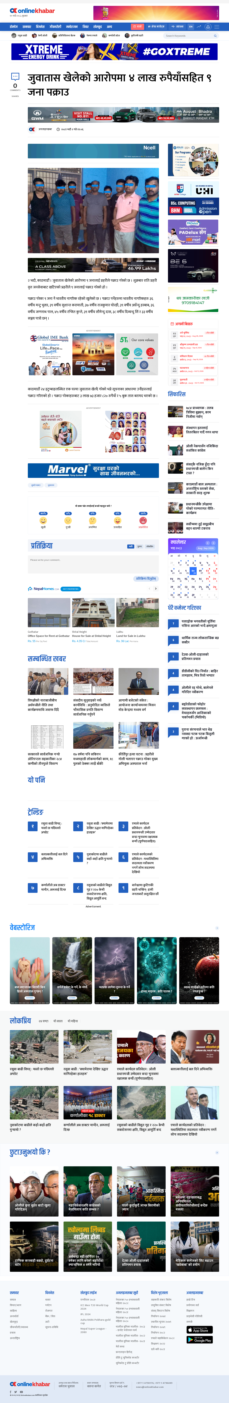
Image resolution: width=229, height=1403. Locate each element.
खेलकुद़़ (14, 1322)
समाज (13, 1300)
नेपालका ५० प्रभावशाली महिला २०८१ (128, 1310)
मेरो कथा (120, 1347)
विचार (86, 27)
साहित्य (13, 1311)
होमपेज (14, 27)
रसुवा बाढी (22, 35)
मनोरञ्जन (72, 27)
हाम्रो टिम (190, 1300)
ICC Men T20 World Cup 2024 (94, 1307)
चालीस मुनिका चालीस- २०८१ (130, 1341)
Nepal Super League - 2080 (93, 1330)
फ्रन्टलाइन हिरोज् (124, 1352)
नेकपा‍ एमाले (92, 35)
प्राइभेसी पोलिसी (194, 1316)
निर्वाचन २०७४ (158, 1316)
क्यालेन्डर (178, 542)
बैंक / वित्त (50, 1316)
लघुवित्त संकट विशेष (161, 1305)
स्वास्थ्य (179, 27)
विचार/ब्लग (15, 1305)
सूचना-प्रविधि (51, 1327)
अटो (47, 1322)
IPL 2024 (85, 1314)
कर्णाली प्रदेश (114, 35)
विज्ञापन (190, 1311)
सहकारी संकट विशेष (161, 1300)
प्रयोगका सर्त (192, 1305)
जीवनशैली (55, 27)
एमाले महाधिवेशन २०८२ (162, 1338)
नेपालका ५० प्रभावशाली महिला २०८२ (128, 1301)
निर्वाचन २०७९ (158, 1327)
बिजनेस (40, 27)
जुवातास (51, 485)
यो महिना (73, 1021)
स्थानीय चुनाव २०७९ (161, 1322)
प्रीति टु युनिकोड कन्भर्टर (127, 1358)
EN (190, 26)
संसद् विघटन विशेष (160, 1311)
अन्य (109, 27)
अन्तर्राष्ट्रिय (15, 1338)
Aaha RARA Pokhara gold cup (95, 1321)
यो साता (58, 1021)
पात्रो (139, 27)
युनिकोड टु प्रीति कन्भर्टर (127, 1363)
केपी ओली (42, 35)
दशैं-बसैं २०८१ (158, 1349)
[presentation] (149, 589)
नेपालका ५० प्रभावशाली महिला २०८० (128, 1319)
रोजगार (48, 1311)
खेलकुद (98, 27)
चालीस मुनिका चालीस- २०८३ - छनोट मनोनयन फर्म (130, 1328)
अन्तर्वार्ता (14, 1316)
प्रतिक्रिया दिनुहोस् (146, 578)
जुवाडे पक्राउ (35, 485)
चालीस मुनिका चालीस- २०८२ (130, 1336)
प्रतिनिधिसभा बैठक (67, 35)
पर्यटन (48, 1305)
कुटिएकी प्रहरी (137, 35)
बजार (47, 1300)
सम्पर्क (189, 1322)
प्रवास (12, 1333)
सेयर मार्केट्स (158, 27)
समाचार (27, 27)
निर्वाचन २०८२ (158, 1333)
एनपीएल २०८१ (87, 1300)
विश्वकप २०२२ (158, 1344)
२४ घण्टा (43, 1021)
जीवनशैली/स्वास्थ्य (19, 1327)
